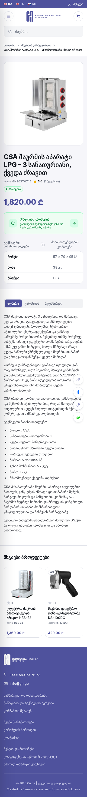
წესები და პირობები (19, 749)
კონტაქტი (11, 737)
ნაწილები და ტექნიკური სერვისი (29, 703)
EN (22, 4)
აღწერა (13, 303)
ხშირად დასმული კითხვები (24, 764)
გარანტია (32, 303)
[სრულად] (74, 223)
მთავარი (9, 45)
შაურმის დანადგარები (36, 45)
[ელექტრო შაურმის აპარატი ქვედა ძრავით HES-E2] (23, 602)
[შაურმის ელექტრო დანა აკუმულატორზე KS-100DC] (64, 602)
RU (34, 4)
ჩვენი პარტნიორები (19, 722)
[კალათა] (78, 16)
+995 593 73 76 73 (25, 675)
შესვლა (78, 4)
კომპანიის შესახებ (18, 711)
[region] (43, 602)
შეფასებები (53, 303)
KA (10, 4)
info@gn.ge (19, 683)
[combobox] (43, 31)
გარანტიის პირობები (20, 730)
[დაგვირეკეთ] (78, 405)
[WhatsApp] (78, 417)
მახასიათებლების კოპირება (64, 244)
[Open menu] (8, 16)
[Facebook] (78, 392)
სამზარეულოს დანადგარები (25, 695)
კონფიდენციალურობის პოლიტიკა (30, 756)
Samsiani (29, 789)
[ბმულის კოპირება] (78, 380)
